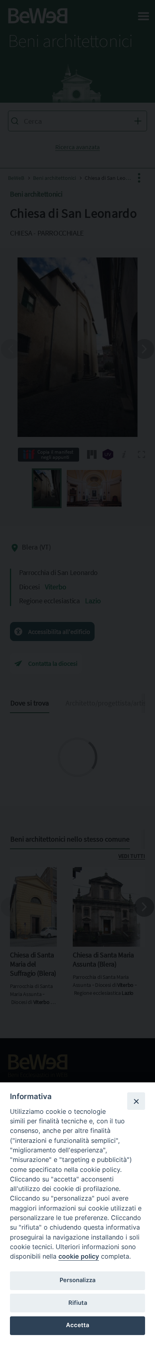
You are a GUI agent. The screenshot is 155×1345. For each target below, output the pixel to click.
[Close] (136, 1101)
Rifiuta (77, 1302)
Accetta (77, 1325)
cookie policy (78, 1256)
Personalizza (77, 1280)
